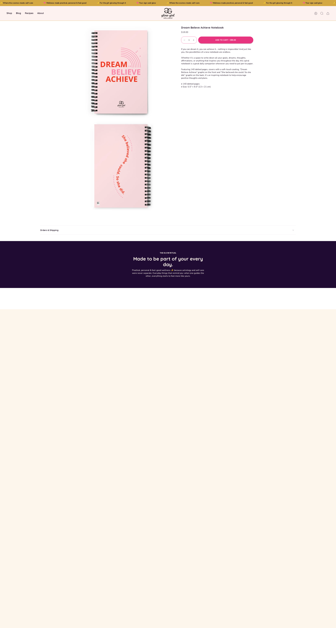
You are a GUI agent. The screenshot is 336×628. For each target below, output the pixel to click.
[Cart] (328, 13)
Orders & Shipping (49, 230)
